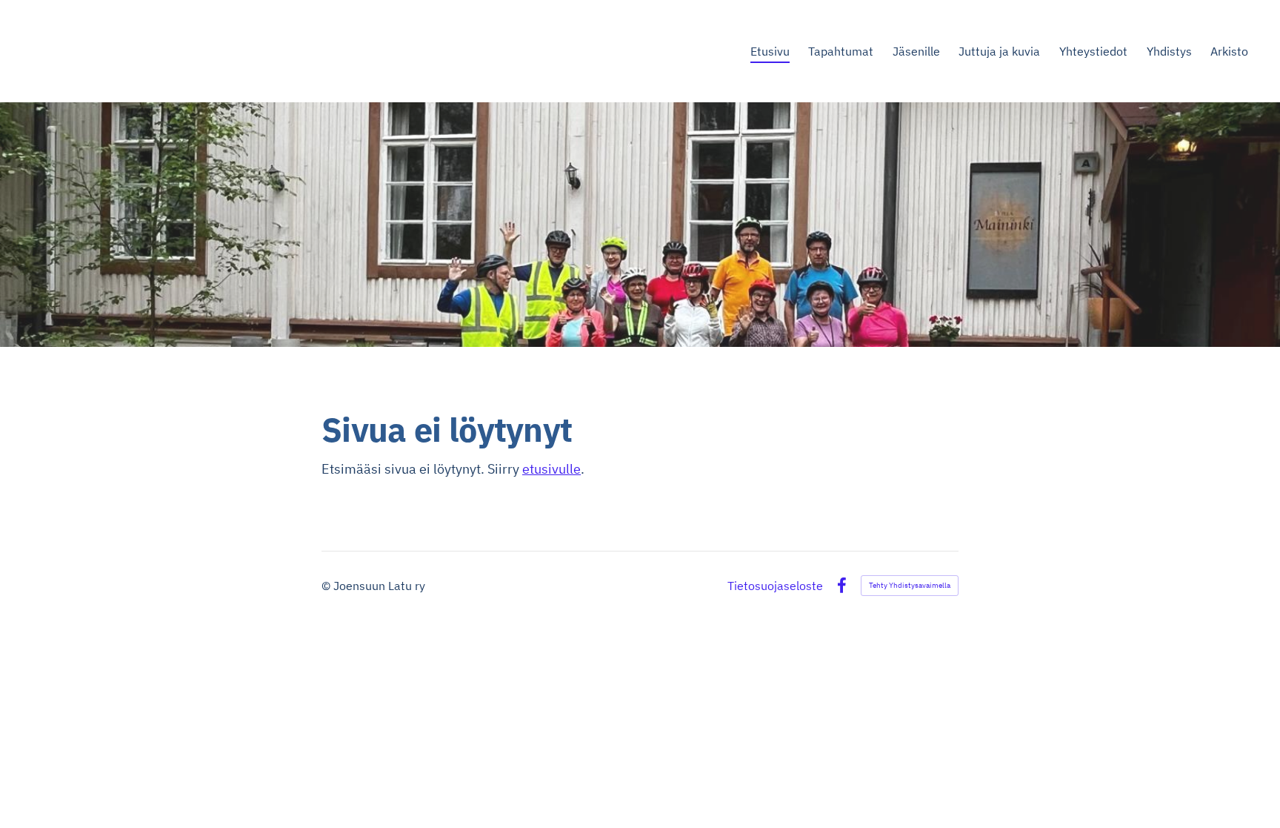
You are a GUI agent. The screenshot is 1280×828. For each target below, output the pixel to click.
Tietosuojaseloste (775, 586)
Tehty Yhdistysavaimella (909, 585)
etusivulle (551, 468)
